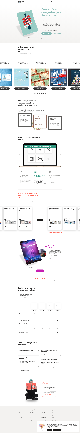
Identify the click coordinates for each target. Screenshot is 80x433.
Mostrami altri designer (39, 93)
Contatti (19, 412)
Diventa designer (54, 410)
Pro (47, 1)
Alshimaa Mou (38, 60)
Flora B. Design (76, 60)
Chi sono (19, 410)
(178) (45, 63)
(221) (27, 63)
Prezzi (30, 417)
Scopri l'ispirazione (32, 415)
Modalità (32, 1)
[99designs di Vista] (21, 2)
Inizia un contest (56, 33)
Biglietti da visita (43, 412)
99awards (53, 415)
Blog (52, 412)
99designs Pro (31, 420)
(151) (63, 63)
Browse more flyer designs (55, 232)
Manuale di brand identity (45, 415)
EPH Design (57, 60)
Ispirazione (44, 1)
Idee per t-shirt (54, 420)
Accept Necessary (57, 429)
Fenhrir (19, 60)
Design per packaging (44, 417)
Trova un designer (38, 1)
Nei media (19, 415)
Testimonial (20, 417)
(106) (8, 63)
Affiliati (53, 417)
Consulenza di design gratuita (49, 396)
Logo (41, 410)
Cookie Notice (58, 427)
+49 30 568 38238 (55, 1)
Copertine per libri (43, 420)
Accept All (49, 429)
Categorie (28, 1)
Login (61, 1)
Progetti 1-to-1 (31, 412)
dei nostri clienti (45, 280)
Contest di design (32, 410)
